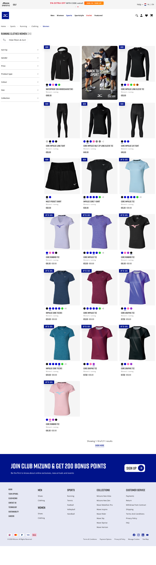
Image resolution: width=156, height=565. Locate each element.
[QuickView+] (75, 57)
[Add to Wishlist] (75, 50)
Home (3, 26)
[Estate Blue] (53, 141)
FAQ (127, 523)
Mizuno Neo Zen (103, 500)
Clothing (34, 26)
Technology (13, 507)
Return (129, 500)
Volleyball (71, 509)
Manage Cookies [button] (134, 539)
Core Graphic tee (128, 312)
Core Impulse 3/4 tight (130, 145)
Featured (98, 15)
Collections (103, 490)
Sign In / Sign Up (94, 3)
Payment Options (105, 539)
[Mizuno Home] (6, 4)
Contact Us (12, 503)
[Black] (47, 85)
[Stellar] (56, 85)
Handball (71, 514)
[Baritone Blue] (125, 141)
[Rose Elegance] (53, 85)
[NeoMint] (100, 197)
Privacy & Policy (119, 539)
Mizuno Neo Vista (104, 496)
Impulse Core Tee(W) (54, 312)
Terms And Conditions (135, 514)
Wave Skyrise (102, 523)
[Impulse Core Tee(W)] (62, 287)
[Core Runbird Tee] (62, 232)
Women (60, 15)
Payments (130, 496)
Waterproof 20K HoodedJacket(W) (59, 89)
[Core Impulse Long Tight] (62, 120)
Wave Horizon (102, 527)
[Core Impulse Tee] (137, 176)
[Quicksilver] (47, 141)
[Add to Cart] (75, 94)
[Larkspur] (50, 85)
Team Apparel (13, 494)
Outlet (89, 15)
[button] (20, 49)
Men (52, 15)
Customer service (135, 490)
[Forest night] (100, 141)
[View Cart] (151, 15)
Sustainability (14, 511)
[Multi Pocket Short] (62, 176)
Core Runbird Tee (52, 257)
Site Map (146, 539)
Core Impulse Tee (128, 201)
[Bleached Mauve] (128, 85)
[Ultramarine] (128, 141)
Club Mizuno (13, 498)
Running (23, 26)
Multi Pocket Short (53, 201)
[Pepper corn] (137, 85)
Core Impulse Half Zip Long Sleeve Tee (98, 145)
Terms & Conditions (90, 539)
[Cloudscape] (97, 141)
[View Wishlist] (146, 15)
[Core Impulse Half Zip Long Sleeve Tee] (99, 120)
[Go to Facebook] (134, 535)
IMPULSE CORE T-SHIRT (91, 201)
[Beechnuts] (131, 85)
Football (70, 505)
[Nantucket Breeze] (91, 141)
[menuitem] (52, 15)
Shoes (40, 496)
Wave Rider (101, 514)
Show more (99, 445)
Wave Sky (100, 518)
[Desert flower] (134, 85)
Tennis (70, 500)
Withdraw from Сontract (136, 505)
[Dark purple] (53, 253)
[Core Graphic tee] (137, 287)
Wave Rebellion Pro (105, 505)
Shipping (129, 509)
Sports (69, 15)
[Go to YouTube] (147, 535)
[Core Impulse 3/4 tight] (137, 120)
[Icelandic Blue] (84, 141)
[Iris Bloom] (125, 85)
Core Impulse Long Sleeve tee (132, 89)
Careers (11, 516)
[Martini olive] (59, 85)
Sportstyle (79, 15)
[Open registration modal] (141, 15)
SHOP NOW (112, 96)
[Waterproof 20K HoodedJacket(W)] (62, 64)
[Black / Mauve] (56, 141)
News (10, 489)
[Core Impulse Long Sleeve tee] (137, 64)
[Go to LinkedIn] (143, 535)
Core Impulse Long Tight (55, 145)
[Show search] (137, 15)
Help (139, 4)
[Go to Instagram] (138, 535)
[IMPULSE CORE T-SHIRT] (99, 176)
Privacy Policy (131, 518)
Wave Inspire (102, 509)
